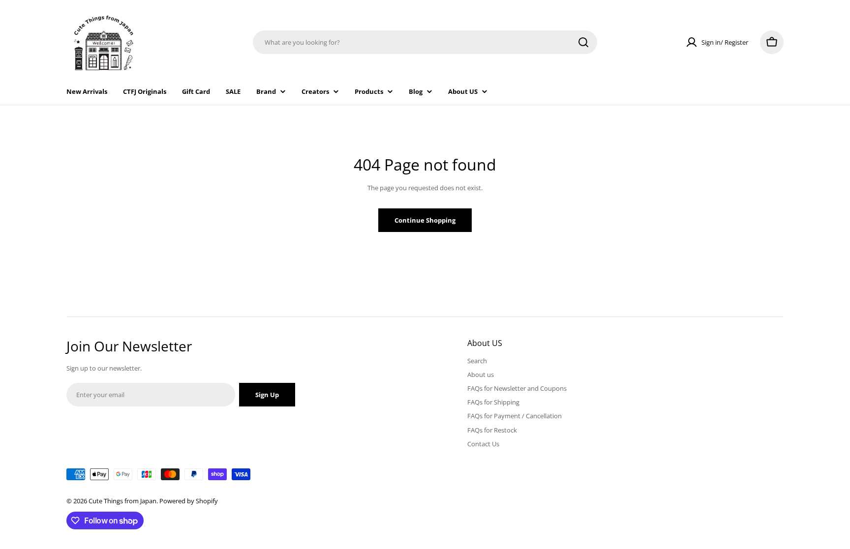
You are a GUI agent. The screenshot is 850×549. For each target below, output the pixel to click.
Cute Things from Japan (122, 500)
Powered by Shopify (188, 500)
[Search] (583, 42)
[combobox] (425, 42)
